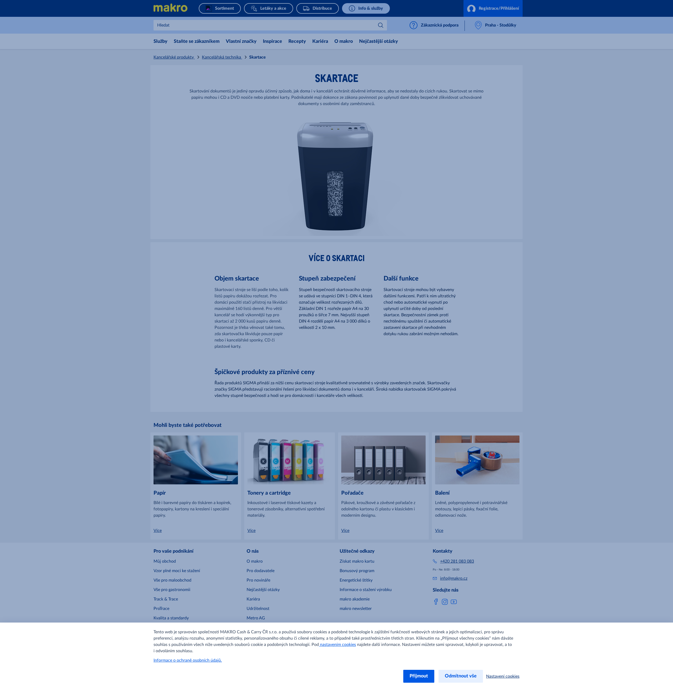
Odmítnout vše (461, 676)
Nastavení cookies (502, 676)
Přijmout (419, 676)
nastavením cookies (337, 645)
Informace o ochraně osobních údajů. (188, 660)
